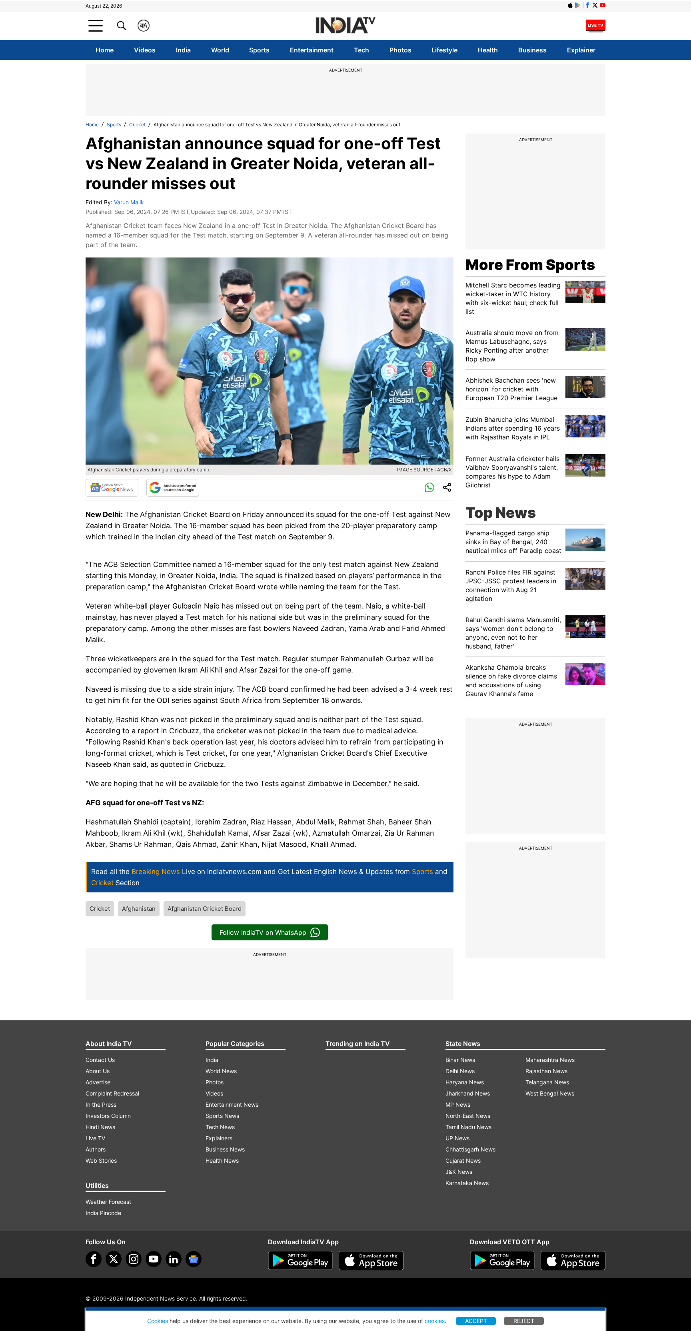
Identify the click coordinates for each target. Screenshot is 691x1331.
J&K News (458, 1171)
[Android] (578, 5)
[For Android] (502, 1260)
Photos (400, 50)
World (220, 50)
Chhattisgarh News (470, 1149)
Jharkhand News (467, 1093)
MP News (457, 1104)
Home (105, 50)
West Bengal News (549, 1093)
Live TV (95, 1138)
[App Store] (371, 1260)
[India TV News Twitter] (595, 5)
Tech (361, 50)
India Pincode (103, 1212)
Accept (476, 1320)
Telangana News (547, 1082)
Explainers (219, 1138)
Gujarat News (463, 1160)
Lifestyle (444, 50)
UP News (457, 1138)
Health (488, 50)
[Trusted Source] (172, 488)
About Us (98, 1071)
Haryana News (464, 1082)
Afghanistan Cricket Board (205, 908)
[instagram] (134, 1259)
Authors (96, 1149)
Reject (523, 1320)
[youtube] (154, 1259)
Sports (259, 50)
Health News (222, 1160)
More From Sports (530, 264)
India (183, 50)
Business (532, 50)
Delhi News (460, 1071)
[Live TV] (595, 26)
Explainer (581, 50)
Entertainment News (232, 1104)
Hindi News (100, 1126)
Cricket (137, 125)
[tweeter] (114, 1259)
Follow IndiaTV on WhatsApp (263, 932)
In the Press (101, 1104)
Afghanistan (139, 908)
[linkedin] (174, 1259)
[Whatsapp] (429, 488)
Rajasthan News (546, 1071)
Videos (145, 50)
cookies (435, 1320)
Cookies (157, 1320)
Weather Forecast (108, 1201)
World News (221, 1071)
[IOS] (570, 5)
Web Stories (101, 1160)
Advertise (98, 1082)
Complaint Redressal (112, 1093)
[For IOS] (573, 1260)
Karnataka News (467, 1182)
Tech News (220, 1126)
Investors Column (108, 1115)
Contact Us (100, 1059)
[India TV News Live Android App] (300, 1260)
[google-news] (194, 1259)
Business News (225, 1149)
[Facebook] (94, 1259)
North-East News (467, 1115)
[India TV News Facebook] (587, 5)
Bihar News (460, 1059)
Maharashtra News (550, 1059)
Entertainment (312, 50)
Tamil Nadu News (468, 1126)
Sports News (222, 1115)
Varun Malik (129, 202)
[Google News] (112, 488)
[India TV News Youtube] (602, 5)
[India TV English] (345, 25)
